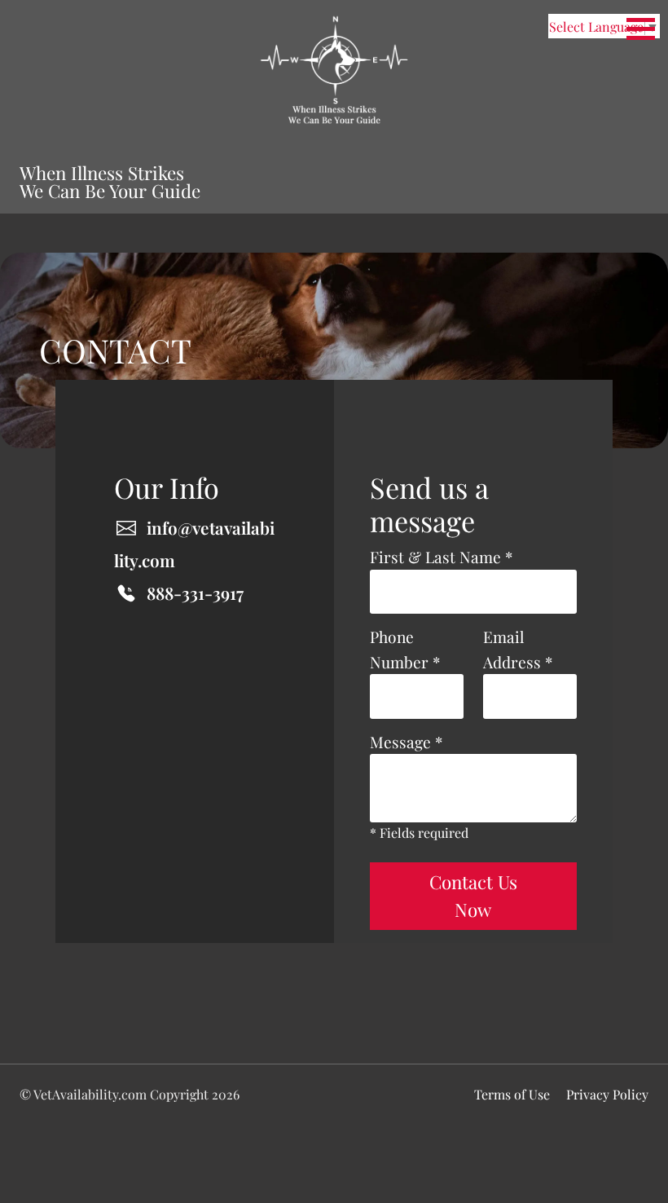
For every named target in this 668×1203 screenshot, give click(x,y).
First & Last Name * (441, 556)
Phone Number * (405, 649)
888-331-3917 (195, 592)
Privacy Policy (607, 1094)
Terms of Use (512, 1094)
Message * (406, 741)
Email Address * (517, 649)
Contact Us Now (473, 896)
